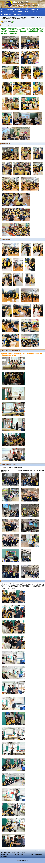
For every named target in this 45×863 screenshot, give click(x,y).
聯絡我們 (20, 11)
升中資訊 (4, 11)
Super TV (24, 18)
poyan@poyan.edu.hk (38, 854)
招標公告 (36, 11)
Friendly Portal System (23, 860)
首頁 (3, 9)
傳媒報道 (12, 11)
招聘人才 (28, 11)
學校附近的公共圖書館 (16, 18)
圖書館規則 (4, 17)
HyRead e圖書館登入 (12, 17)
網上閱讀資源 (39, 17)
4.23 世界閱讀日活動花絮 (23, 17)
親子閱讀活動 (32, 17)
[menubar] (22, 18)
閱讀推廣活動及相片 (6, 18)
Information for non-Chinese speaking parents (11, 14)
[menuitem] (4, 17)
